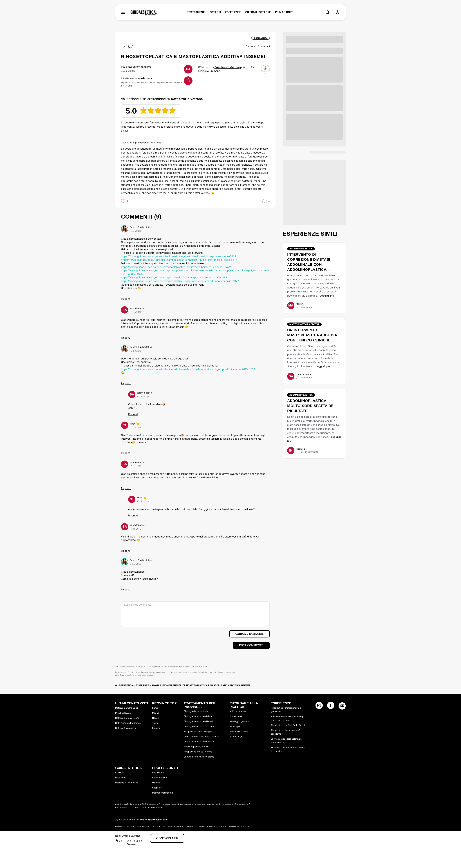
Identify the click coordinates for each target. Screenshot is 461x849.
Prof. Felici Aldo (123, 713)
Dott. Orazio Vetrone (227, 67)
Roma (155, 707)
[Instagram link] (319, 706)
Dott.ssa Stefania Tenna (127, 718)
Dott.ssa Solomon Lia (125, 728)
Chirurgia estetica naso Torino (199, 726)
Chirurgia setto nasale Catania (199, 756)
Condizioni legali (195, 826)
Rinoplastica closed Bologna (198, 731)
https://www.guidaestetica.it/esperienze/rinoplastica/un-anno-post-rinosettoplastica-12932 (175, 277)
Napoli (155, 718)
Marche (156, 782)
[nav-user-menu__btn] (337, 12)
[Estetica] (144, 12)
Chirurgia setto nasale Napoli (198, 721)
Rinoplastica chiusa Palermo (198, 751)
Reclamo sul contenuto (126, 782)
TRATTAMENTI (196, 12)
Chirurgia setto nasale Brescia (199, 741)
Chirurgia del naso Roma (196, 711)
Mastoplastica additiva (304, 324)
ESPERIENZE (233, 12)
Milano (155, 713)
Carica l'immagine (249, 633)
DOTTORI (215, 12)
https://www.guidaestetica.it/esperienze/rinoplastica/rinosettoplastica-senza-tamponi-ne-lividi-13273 (180, 281)
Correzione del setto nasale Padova (202, 736)
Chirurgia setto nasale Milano (198, 716)
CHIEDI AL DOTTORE (258, 12)
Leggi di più (327, 295)
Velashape (234, 726)
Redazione (120, 777)
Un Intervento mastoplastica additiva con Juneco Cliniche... (312, 335)
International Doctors (162, 792)
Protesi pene (235, 716)
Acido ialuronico (237, 711)
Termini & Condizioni (239, 826)
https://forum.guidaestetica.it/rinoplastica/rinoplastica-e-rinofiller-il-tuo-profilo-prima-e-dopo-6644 (179, 259)
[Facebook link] (330, 706)
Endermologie (236, 736)
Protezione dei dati (125, 826)
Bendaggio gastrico (239, 721)
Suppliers (157, 787)
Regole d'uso (143, 826)
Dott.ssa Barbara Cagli (126, 707)
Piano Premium (159, 777)
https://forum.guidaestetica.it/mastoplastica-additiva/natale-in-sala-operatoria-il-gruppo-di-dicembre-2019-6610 (188, 369)
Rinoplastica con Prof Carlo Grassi (288, 725)
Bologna (156, 728)
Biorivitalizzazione (238, 731)
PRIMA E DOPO (284, 12)
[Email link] (342, 706)
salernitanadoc (142, 66)
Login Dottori (158, 772)
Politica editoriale (216, 826)
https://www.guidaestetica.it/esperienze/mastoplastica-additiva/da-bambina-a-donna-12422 (176, 266)
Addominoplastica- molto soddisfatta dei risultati (311, 406)
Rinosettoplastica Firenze (196, 746)
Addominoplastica (301, 248)
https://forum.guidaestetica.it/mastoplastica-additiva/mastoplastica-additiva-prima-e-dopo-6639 (178, 256)
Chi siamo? (120, 772)
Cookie (156, 826)
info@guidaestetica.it (156, 819)
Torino (155, 723)
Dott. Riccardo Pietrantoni (128, 723)
